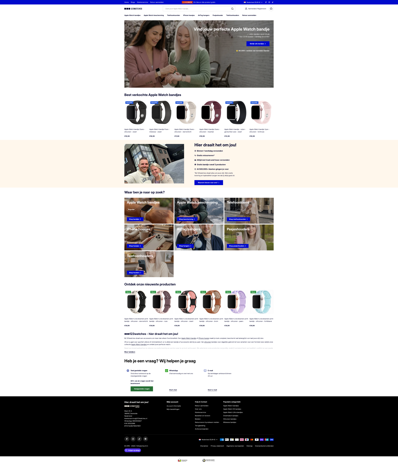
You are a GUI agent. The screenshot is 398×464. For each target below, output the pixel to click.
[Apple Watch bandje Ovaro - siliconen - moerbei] (211, 112)
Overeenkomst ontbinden (264, 446)
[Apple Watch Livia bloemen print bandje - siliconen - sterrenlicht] (136, 302)
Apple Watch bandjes (139, 344)
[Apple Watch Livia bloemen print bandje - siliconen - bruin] (211, 302)
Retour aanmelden (157, 2)
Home (126, 2)
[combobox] (199, 8)
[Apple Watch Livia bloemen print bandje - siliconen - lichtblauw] (261, 302)
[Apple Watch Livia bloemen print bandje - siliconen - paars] (236, 302)
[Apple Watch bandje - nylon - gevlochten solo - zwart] (236, 112)
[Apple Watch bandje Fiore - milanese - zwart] (161, 112)
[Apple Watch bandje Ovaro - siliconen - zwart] (136, 112)
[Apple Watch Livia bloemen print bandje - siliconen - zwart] (186, 302)
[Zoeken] (232, 8)
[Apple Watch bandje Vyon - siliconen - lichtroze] (261, 112)
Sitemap (249, 446)
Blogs (133, 2)
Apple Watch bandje (188, 338)
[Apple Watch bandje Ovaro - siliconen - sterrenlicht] (186, 112)
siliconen (207, 342)
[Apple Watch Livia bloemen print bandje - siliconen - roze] (161, 302)
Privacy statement (217, 446)
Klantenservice (142, 2)
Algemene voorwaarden (235, 446)
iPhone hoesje (203, 338)
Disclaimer (204, 446)
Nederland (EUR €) (253, 2)
